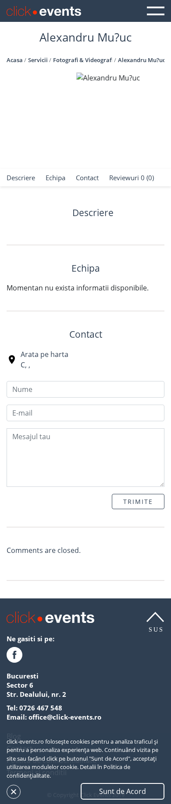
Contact (87, 177)
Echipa (55, 177)
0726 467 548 (40, 707)
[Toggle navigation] (155, 11)
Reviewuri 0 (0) (131, 177)
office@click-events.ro (64, 717)
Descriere (21, 177)
